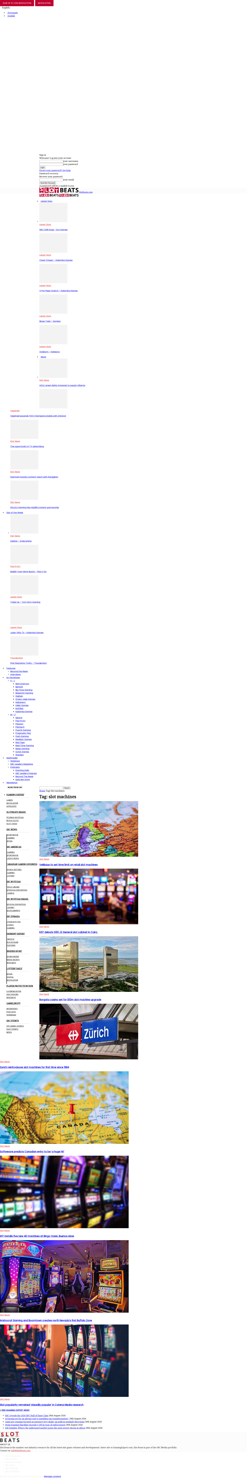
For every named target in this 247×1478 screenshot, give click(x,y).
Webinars (15, 761)
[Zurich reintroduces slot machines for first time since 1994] (88, 1058)
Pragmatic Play (23, 733)
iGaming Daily (22, 770)
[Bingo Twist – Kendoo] (53, 313)
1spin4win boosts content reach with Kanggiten (34, 476)
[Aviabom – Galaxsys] (53, 343)
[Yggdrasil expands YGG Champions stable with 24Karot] (53, 407)
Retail (9, 841)
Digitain (19, 696)
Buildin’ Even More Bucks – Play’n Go (28, 571)
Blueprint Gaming (24, 693)
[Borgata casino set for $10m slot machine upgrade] (88, 991)
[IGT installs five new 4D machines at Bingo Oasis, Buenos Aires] (64, 1227)
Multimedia (11, 757)
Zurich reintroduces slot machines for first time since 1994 (34, 1067)
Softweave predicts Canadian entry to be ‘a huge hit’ (32, 1151)
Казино (10, 925)
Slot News (44, 380)
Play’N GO (15, 566)
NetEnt (18, 717)
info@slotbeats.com (20, 1450)
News (43, 356)
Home (42, 791)
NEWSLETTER (44, 3)
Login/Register (13, 991)
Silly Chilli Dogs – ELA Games (53, 229)
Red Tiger (20, 742)
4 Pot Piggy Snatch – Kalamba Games (58, 290)
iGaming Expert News (17, 1410)
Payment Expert (13, 1461)
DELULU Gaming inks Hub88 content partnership (34, 507)
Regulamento (13, 911)
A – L (12, 680)
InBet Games (22, 705)
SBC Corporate (12, 1455)
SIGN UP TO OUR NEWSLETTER (17, 3)
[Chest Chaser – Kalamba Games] (53, 252)
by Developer (13, 677)
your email (68, 179)
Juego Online (12, 887)
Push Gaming (22, 736)
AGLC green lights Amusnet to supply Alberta (62, 385)
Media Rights (13, 960)
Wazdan (19, 754)
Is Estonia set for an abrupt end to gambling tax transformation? (37, 1418)
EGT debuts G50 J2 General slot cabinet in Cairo (68, 932)
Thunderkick (16, 658)
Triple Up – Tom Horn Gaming (25, 602)
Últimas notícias (15, 817)
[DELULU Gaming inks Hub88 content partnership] (24, 499)
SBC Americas (12, 1471)
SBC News (10, 1465)
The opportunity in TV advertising (27, 446)
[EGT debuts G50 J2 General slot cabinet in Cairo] (88, 923)
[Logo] (49, 196)
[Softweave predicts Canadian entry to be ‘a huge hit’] (64, 1143)
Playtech (19, 727)
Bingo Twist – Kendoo (50, 321)
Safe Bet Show (22, 779)
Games (9, 800)
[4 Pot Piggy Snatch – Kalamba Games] (53, 282)
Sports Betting (14, 870)
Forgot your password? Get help (55, 170)
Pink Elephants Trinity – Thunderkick (28, 663)
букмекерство (13, 922)
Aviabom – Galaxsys (49, 351)
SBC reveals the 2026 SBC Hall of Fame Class (26, 1415)
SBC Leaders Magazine (21, 764)
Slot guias (11, 824)
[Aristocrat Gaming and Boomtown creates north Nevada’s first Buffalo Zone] (64, 1312)
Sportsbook (12, 835)
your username (70, 161)
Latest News (12, 858)
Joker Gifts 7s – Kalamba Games (26, 632)
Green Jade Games (25, 699)
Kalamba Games (23, 711)
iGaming (10, 838)
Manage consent (52, 1476)
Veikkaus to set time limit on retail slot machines (68, 864)
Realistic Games (23, 739)
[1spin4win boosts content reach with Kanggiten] (24, 468)
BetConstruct (22, 683)
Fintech (10, 939)
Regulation (12, 803)
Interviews (15, 674)
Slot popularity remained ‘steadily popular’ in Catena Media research (41, 1405)
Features (10, 668)
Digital (10, 977)
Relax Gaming (22, 748)
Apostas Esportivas (16, 904)
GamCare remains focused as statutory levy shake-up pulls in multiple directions (44, 1422)
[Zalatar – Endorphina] (24, 533)
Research (11, 997)
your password (70, 164)
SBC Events (10, 1458)
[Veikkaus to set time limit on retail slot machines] (88, 856)
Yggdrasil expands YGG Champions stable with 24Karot (38, 415)
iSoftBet (19, 708)
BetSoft (19, 686)
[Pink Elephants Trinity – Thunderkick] (24, 655)
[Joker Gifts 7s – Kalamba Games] (24, 624)
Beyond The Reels (24, 776)
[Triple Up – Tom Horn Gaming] (24, 594)
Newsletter (12, 782)
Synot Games (22, 751)
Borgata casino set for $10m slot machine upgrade (70, 999)
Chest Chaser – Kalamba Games (56, 260)
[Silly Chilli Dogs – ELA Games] (53, 221)
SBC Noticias (11, 1468)
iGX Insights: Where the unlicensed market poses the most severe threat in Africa (45, 1428)
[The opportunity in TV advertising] (24, 438)
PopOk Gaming (23, 730)
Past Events (12, 1029)
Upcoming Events (15, 1026)
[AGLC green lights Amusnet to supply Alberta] (53, 377)
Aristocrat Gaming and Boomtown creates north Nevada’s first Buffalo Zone (46, 1320)
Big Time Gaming (23, 689)
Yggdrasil (14, 410)
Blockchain (12, 942)
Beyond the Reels (19, 671)
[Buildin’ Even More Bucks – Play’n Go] (24, 563)
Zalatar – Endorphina (21, 541)
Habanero (20, 702)
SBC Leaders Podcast (26, 773)
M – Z (13, 714)
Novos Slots (12, 821)
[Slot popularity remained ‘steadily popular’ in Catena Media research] (64, 1396)
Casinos (10, 893)
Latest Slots (46, 201)
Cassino (10, 907)
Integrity (11, 963)
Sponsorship (12, 957)
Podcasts (15, 767)
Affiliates (11, 806)
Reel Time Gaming (24, 745)
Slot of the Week (14, 512)
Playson (19, 723)
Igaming (10, 852)
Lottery (10, 876)
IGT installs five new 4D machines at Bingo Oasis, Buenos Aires (37, 1236)
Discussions (12, 994)
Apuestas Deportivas (16, 890)
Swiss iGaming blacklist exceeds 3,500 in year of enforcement (35, 1425)
